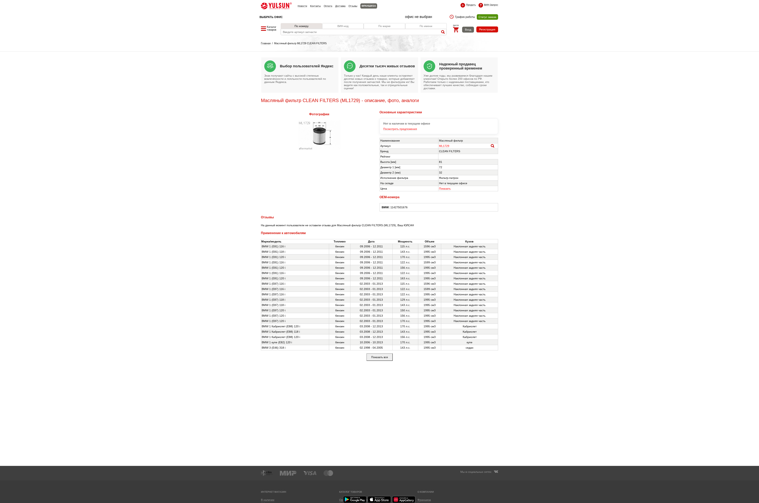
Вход (468, 29)
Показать (445, 188)
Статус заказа (487, 17)
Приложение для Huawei (404, 499)
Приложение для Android (355, 499)
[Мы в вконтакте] (496, 472)
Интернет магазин (273, 492)
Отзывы (352, 6)
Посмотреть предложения (400, 128)
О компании (425, 492)
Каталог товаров (350, 492)
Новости (302, 6)
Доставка (340, 6)
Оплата (328, 6)
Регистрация (487, 29)
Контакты (315, 6)
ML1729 (444, 145)
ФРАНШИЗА (369, 6)
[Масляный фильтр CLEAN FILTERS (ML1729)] (319, 148)
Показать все (379, 357)
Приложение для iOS (379, 499)
